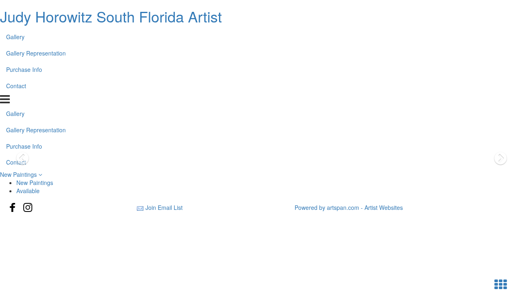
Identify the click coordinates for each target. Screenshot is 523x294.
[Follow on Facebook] (12, 207)
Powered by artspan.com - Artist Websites (349, 207)
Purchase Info (24, 69)
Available (28, 191)
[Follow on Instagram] (27, 207)
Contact (16, 86)
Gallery (15, 37)
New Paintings (19, 174)
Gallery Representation (36, 53)
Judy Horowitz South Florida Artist (111, 16)
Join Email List (164, 207)
